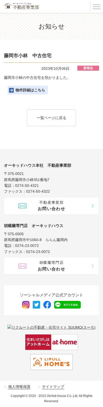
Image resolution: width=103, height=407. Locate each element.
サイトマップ (53, 387)
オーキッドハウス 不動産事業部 (21, 6)
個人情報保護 (19, 387)
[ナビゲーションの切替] (96, 6)
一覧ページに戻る (51, 118)
